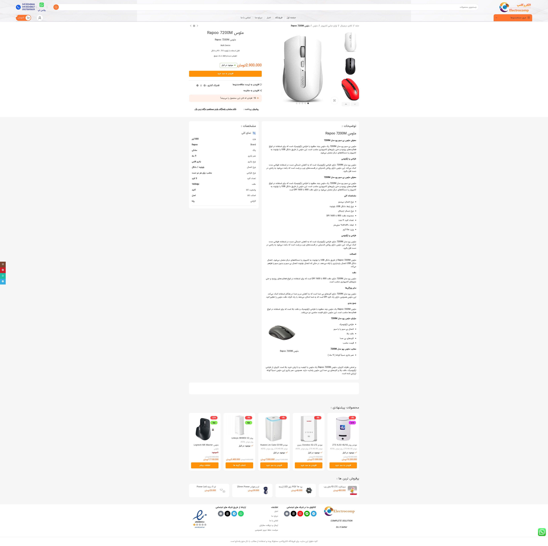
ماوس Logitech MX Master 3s (206, 446)
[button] (355, 104)
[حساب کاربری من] (39, 18)
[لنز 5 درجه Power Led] (222, 490)
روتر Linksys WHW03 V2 (242, 438)
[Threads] (293, 513)
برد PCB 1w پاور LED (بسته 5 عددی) (290, 488)
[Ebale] (307, 513)
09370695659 (28, 9)
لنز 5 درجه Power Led (206, 486)
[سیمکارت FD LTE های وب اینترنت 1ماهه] (352, 490)
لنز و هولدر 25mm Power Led (248, 488)
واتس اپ (42, 10)
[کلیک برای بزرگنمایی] (334, 100)
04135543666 (28, 4)
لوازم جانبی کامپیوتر (329, 25)
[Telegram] (314, 513)
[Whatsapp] (241, 513)
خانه (357, 25)
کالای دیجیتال (346, 25)
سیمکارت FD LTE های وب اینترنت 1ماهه (335, 488)
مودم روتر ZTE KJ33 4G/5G (344, 445)
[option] (308, 103)
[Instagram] (300, 513)
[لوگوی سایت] (515, 7)
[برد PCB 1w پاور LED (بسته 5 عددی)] (309, 490)
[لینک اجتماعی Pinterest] (204, 86)
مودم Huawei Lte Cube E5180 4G (274, 446)
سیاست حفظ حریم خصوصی (266, 530)
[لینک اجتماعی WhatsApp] (201, 86)
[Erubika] (287, 513)
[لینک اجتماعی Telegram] (197, 86)
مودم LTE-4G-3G (350, 448)
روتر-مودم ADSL (336, 448)
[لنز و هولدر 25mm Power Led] (265, 490)
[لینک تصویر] (339, 510)
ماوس (315, 25)
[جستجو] (56, 7)
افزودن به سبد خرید (225, 73)
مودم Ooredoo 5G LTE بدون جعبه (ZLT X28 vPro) (309, 446)
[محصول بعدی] (190, 26)
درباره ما (274, 516)
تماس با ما (273, 520)
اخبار (276, 511)
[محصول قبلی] (197, 26)
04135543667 (28, 7)
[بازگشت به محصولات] (194, 26)
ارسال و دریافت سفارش (268, 525)
